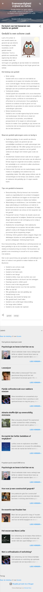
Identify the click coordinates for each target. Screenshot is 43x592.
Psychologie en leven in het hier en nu (18, 347)
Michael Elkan (27, 588)
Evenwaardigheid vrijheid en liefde (21, 4)
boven (19, 336)
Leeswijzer (6, 368)
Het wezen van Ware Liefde (13, 531)
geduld (9, 316)
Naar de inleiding (5, 336)
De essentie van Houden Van (14, 510)
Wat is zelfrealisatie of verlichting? (17, 552)
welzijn (16, 316)
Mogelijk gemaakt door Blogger (23, 584)
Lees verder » (35, 361)
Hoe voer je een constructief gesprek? (18, 488)
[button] (40, 26)
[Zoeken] (40, 4)
